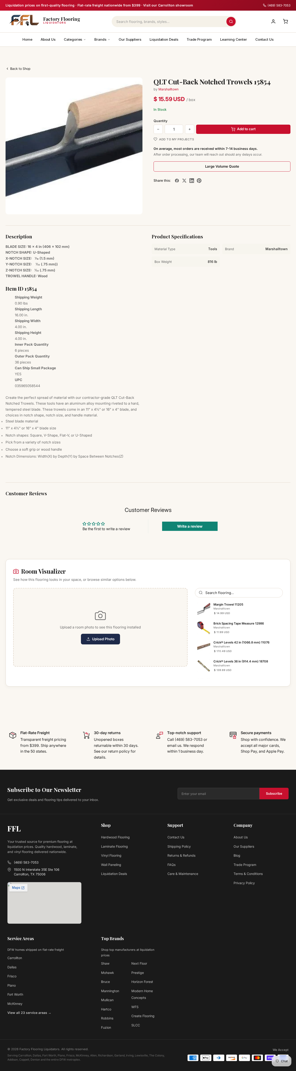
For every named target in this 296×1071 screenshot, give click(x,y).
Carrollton (14, 958)
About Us (48, 39)
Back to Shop (20, 69)
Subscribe (274, 793)
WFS (135, 1007)
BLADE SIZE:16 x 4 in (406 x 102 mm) (38, 246)
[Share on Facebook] (177, 180)
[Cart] (285, 21)
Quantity (160, 121)
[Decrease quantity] (158, 129)
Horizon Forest (142, 982)
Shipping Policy (179, 846)
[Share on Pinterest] (199, 180)
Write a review (190, 526)
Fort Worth (15, 994)
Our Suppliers (130, 39)
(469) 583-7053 (26, 862)
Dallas (11, 967)
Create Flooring (142, 1016)
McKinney (14, 1004)
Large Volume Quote (222, 166)
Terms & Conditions (248, 874)
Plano (11, 985)
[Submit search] (231, 21)
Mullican (107, 1000)
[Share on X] (184, 180)
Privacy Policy (244, 883)
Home (27, 39)
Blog (237, 855)
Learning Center (233, 39)
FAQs (171, 865)
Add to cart (246, 129)
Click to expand (124, 206)
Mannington (110, 991)
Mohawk (107, 973)
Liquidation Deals (164, 39)
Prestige (137, 973)
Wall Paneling (111, 865)
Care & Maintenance (182, 874)
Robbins (107, 1018)
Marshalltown (168, 89)
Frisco (11, 976)
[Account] (273, 21)
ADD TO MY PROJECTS (176, 139)
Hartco (106, 1009)
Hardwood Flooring (115, 837)
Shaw (105, 963)
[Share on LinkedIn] (191, 180)
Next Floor (139, 963)
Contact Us (264, 39)
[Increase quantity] (189, 129)
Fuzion (106, 1027)
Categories (73, 39)
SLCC (135, 1025)
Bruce (105, 982)
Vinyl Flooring (111, 855)
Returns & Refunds (181, 855)
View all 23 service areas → (29, 1013)
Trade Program (199, 39)
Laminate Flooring (114, 846)
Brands (100, 39)
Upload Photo (103, 639)
